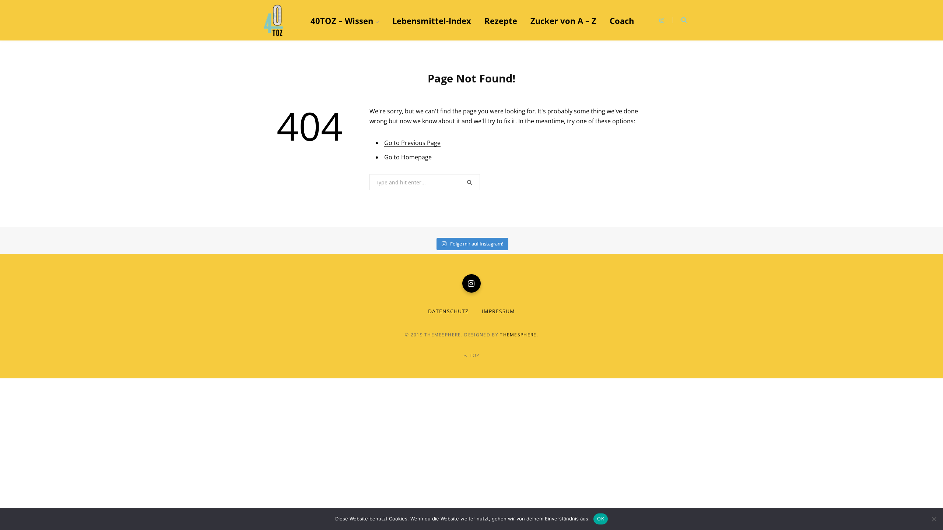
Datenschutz (448, 311)
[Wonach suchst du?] (680, 20)
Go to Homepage (408, 157)
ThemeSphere (518, 335)
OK (600, 519)
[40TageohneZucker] (274, 20)
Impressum (498, 311)
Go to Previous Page (412, 143)
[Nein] (933, 519)
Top (474, 355)
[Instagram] (471, 283)
